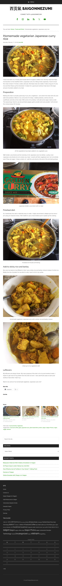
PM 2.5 (57, 527)
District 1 (17, 524)
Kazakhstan (17, 527)
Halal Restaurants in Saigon (10, 499)
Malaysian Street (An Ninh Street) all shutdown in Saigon (19, 463)
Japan (56, 524)
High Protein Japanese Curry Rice (30, 416)
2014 (16, 522)
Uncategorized (21, 534)
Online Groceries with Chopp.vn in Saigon (15, 475)
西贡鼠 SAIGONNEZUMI (31, 8)
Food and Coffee (14, 427)
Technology (7, 534)
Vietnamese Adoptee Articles (10, 503)
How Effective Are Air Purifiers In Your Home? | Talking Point (20, 469)
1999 (4, 522)
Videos (29, 534)
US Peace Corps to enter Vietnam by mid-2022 (16, 466)
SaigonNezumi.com (33, 580)
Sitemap (5, 513)
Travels (13, 534)
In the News (49, 524)
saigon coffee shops (19, 530)
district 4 (22, 524)
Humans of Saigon (8, 472)
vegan (55, 427)
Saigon (12, 530)
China (51, 522)
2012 (9, 522)
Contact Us (6, 492)
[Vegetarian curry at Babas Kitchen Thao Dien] (49, 411)
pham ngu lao (43, 527)
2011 (7, 522)
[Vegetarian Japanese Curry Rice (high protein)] (11, 411)
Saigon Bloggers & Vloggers (10, 496)
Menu (32, 2)
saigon (44, 427)
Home (4, 489)
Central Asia (46, 522)
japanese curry (25, 427)
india (45, 524)
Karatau (4, 527)
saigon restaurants (41, 530)
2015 (19, 522)
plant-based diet (34, 427)
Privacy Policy (6, 509)
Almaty (31, 522)
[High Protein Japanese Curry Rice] (30, 411)
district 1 (12, 524)
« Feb (4, 568)
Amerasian (39, 522)
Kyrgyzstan (30, 527)
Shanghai (48, 530)
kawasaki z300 (9, 527)
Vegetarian (20, 425)
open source (36, 527)
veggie (4, 429)
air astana (23, 522)
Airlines (27, 522)
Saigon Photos (50, 427)
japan (20, 427)
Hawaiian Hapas (7, 506)
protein (40, 427)
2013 (13, 522)
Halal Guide (41, 524)
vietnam (9, 429)
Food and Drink (13, 425)
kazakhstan (24, 527)
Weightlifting (42, 534)
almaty (35, 522)
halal (36, 524)
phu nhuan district (50, 527)
